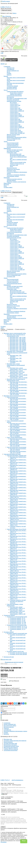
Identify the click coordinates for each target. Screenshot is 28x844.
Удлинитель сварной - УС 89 (17, 621)
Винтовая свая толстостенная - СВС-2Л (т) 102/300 (18, 452)
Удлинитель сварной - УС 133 (18, 623)
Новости (9, 74)
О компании (7, 66)
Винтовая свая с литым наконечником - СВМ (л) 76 (17, 607)
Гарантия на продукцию (13, 169)
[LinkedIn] (1, 703)
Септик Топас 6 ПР (15, 113)
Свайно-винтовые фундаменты (15, 91)
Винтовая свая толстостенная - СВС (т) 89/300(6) (18, 427)
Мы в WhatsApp (6, 16)
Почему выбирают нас (13, 70)
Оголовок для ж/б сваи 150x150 (18, 652)
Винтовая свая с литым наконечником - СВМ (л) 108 (17, 613)
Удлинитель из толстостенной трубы (16, 625)
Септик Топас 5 (14, 106)
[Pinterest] (10, 703)
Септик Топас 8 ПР (15, 119)
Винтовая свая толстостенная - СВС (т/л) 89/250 (18, 442)
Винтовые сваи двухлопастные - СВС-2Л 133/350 (18, 393)
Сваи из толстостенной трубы (18, 162)
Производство (10, 67)
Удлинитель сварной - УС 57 (17, 618)
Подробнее (3, 842)
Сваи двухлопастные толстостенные (16, 447)
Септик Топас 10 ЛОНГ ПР (17, 133)
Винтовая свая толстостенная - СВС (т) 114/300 (18, 416)
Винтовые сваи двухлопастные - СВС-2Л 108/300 (18, 391)
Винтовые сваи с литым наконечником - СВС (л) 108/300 (18, 374)
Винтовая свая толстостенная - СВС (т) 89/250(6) (18, 424)
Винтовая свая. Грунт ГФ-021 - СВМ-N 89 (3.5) (18, 589)
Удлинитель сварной (12, 86)
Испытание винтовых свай (17, 155)
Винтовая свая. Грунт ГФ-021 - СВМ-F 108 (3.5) (18, 570)
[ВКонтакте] (23, 703)
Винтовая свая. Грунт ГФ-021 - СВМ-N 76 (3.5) (18, 584)
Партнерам (7, 177)
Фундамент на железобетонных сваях (17, 98)
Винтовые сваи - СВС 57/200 (17, 337)
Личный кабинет (11, 180)
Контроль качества (12, 168)
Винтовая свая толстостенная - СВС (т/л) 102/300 (18, 445)
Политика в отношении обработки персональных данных (16, 175)
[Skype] (15, 703)
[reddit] (12, 703)
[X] (19, 703)
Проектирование (11, 136)
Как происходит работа (13, 151)
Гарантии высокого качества (14, 179)
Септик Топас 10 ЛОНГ (16, 131)
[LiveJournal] (4, 703)
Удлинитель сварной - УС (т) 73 (18, 626)
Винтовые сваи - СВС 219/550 (18, 348)
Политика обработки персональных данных (15, 731)
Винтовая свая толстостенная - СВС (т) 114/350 (18, 418)
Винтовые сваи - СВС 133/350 (18, 345)
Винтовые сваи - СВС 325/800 (18, 350)
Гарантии (6, 728)
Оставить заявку (8, 187)
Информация (7, 148)
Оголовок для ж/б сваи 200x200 (18, 654)
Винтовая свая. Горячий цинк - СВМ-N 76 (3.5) (18, 510)
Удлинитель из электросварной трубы (17, 616)
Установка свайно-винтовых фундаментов (15, 740)
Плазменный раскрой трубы (11, 746)
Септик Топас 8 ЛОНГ (16, 120)
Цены (11, 166)
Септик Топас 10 (14, 129)
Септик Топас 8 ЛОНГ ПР (17, 122)
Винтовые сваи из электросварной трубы (15, 333)
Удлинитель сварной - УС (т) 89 (18, 627)
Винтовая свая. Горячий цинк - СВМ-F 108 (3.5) (18, 496)
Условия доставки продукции (15, 149)
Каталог (6, 76)
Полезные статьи (11, 170)
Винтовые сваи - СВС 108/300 (18, 343)
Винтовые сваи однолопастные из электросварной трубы (16, 335)
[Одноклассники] (8, 703)
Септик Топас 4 (14, 104)
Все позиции (13, 102)
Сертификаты (10, 69)
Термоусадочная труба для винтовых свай (17, 164)
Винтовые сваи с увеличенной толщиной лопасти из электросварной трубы (17, 353)
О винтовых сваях (12, 152)
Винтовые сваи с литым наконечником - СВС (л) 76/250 (18, 368)
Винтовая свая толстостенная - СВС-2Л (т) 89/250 (18, 449)
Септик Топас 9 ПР (15, 124)
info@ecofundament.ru (17, 780)
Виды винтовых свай (15, 154)
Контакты (6, 184)
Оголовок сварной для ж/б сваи (15, 651)
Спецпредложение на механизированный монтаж (14, 146)
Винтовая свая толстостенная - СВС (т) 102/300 (18, 410)
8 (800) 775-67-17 (6, 7)
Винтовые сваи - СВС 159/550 (18, 347)
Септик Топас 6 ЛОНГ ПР (17, 116)
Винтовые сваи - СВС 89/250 (17, 340)
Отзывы (9, 73)
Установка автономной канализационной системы (14, 100)
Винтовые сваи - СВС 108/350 (18, 344)
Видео (8, 72)
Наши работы (7, 183)
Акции (5, 141)
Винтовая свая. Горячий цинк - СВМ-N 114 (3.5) (18, 518)
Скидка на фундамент (13, 144)
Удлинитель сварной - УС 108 (18, 622)
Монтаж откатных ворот (13, 134)
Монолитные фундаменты (11, 747)
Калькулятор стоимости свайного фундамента (16, 93)
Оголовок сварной (12, 87)
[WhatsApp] (25, 703)
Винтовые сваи (8, 739)
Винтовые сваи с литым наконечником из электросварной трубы (16, 365)
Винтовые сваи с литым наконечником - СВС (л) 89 (17, 371)
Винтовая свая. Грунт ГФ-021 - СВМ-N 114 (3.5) (18, 592)
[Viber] (21, 703)
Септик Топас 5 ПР (15, 108)
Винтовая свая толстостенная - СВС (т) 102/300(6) (18, 429)
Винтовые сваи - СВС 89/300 (17, 341)
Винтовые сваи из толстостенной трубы (14, 395)
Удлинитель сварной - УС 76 (17, 619)
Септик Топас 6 (14, 112)
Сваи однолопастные (12, 397)
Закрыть (3, 826)
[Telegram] (17, 703)
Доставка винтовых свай (10, 743)
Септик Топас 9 (14, 123)
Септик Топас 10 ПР (15, 130)
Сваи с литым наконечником (14, 437)
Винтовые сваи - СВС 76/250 (17, 338)
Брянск (14, 13)
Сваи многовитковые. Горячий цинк (16, 455)
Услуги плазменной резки (14, 138)
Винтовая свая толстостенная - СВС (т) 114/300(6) (18, 435)
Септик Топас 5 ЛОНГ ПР (17, 111)
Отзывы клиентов (20, 329)
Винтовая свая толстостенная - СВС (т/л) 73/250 (18, 439)
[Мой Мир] (6, 703)
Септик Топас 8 (14, 117)
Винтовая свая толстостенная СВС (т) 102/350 (18, 413)
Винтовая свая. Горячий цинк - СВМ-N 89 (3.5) (18, 516)
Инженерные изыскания (10, 744)
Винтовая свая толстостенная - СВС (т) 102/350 (18, 432)
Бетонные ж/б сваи (12, 88)
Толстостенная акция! (12, 143)
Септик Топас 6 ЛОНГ (16, 115)
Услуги (5, 90)
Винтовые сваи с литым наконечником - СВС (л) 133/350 (18, 377)
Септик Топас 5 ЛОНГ (16, 109)
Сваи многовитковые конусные (12, 454)
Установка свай (11, 140)
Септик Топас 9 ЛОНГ (16, 126)
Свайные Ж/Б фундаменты (11, 749)
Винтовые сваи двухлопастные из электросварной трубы (16, 379)
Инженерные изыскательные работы (16, 137)
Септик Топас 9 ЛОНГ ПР (17, 127)
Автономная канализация (10, 750)
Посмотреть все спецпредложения (14, 662)
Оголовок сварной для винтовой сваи (17, 633)
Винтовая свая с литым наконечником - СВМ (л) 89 (17, 610)
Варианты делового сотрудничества (16, 181)
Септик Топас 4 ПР (15, 105)
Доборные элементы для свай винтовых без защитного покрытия (18, 601)
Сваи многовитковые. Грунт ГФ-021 (16, 529)
